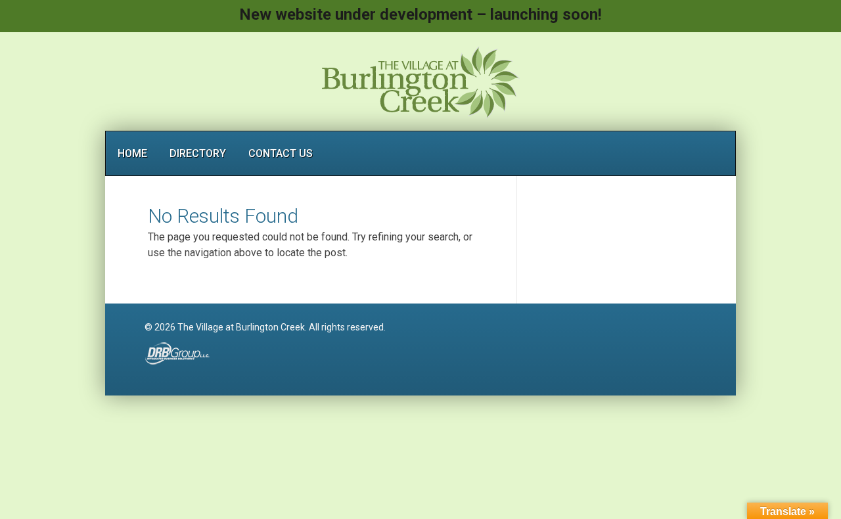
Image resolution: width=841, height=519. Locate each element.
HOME (132, 153)
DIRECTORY (198, 153)
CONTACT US (280, 153)
